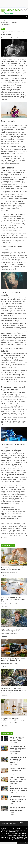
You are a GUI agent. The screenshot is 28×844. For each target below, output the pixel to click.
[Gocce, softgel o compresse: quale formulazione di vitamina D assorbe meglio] (14, 707)
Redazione (5, 823)
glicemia (3, 148)
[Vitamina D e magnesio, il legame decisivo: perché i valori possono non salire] (14, 648)
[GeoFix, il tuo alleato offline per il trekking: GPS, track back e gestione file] (4, 738)
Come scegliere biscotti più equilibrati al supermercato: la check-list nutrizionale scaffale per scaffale (18, 749)
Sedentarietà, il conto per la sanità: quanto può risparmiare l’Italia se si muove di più (18, 760)
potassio (4, 170)
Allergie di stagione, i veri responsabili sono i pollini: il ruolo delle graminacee (13, 630)
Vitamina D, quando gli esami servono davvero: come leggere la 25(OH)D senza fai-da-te (13, 599)
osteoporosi (20, 162)
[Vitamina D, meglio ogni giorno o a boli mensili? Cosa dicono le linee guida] (14, 557)
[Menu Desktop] (2, 17)
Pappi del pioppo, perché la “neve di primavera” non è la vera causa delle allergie (13, 689)
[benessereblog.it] (14, 11)
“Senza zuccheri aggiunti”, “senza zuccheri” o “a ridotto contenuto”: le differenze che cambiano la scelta (18, 798)
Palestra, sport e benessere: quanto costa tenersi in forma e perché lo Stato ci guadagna (18, 788)
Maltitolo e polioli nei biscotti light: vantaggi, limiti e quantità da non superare (18, 770)
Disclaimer (13, 823)
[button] (26, 17)
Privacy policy (21, 823)
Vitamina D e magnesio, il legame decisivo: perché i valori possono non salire (13, 659)
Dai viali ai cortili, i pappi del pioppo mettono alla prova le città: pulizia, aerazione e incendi (18, 809)
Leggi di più (4, 575)
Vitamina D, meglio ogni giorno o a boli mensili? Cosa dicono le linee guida (12, 568)
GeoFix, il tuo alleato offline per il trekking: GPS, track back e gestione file (17, 738)
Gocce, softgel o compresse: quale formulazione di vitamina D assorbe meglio (13, 719)
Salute (2, 28)
